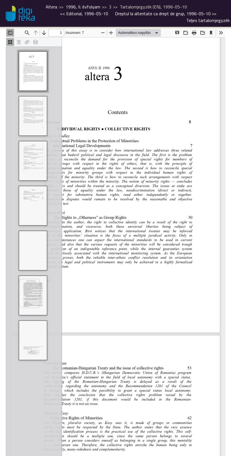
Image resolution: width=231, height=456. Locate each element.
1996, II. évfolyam (83, 6)
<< (84, 13)
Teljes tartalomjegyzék (208, 20)
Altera (51, 6)
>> (165, 13)
